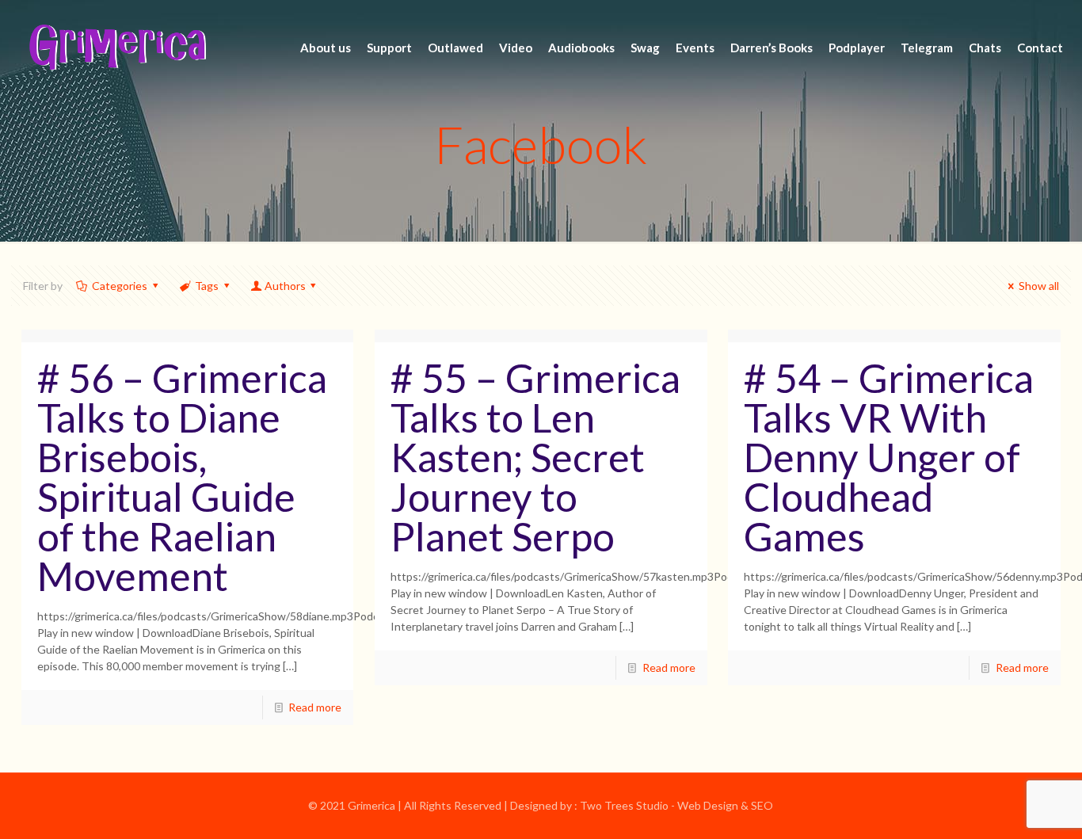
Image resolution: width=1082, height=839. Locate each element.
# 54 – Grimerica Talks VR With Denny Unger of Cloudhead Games (889, 457)
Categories (119, 285)
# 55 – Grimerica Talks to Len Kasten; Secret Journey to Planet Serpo (535, 457)
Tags (207, 285)
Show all (1039, 285)
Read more (314, 707)
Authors (285, 285)
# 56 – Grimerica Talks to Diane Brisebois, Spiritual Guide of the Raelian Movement (182, 477)
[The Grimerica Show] (116, 47)
